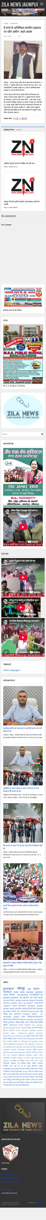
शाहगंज (5, 1025)
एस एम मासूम (25, 1066)
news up (22, 1003)
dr (24, 1044)
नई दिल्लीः (32, 1077)
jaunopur (26, 1047)
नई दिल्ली (25, 1077)
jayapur (11, 1052)
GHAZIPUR (38, 1003)
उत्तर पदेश (13, 1066)
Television (24, 1041)
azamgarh (7, 1016)
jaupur (5, 1052)
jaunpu (16, 1016)
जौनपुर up (30, 1028)
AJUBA (15, 1038)
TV (19, 1041)
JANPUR (6, 1019)
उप (19, 1066)
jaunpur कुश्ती (31, 1049)
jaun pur (25, 1000)
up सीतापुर (20, 1060)
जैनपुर (17, 1022)
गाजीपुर (41, 1066)
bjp (30, 1011)
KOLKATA (27, 1025)
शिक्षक (23, 1079)
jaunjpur (20, 1047)
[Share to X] (20, 118)
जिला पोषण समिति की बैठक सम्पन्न (29, 1069)
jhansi (16, 1052)
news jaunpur (27, 992)
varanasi (23, 1028)
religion (20, 1058)
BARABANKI (13, 1025)
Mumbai (40, 1038)
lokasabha (7, 1036)
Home (6, 23)
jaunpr (11, 1008)
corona (6, 1000)
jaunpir (6, 1008)
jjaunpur (22, 1052)
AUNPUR (17, 1014)
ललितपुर (18, 1079)
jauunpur (18, 1008)
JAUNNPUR (14, 1019)
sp (39, 1058)
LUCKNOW (34, 994)
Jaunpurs (33, 1038)
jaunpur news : (10, 1033)
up (29, 988)
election (6, 1003)
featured (23, 1019)
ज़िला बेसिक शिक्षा (24, 1085)
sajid (32, 1058)
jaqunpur (25, 1030)
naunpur (14, 1055)
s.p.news (26, 1058)
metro (40, 1052)
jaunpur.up (23, 1033)
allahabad (11, 1044)
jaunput (14, 1003)
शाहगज (41, 1028)
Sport (18, 1030)
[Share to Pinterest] (25, 118)
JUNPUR (12, 1030)
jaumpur (33, 1030)
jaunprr (14, 1049)
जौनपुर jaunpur (23, 1071)
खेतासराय (34, 1066)
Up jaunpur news (36, 1041)
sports (26, 997)
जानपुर (16, 1069)
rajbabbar (6, 1058)
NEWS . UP (37, 1014)
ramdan (14, 1058)
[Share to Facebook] (23, 118)
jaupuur (31, 1033)
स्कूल (17, 1085)
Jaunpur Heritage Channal (11, 1182)
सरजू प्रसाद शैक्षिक (18, 1082)
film (26, 1044)
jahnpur (6, 1028)
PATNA (9, 1041)
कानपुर (25, 1008)
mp (8, 1055)
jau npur (36, 1011)
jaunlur (40, 1030)
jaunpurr (11, 1022)
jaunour (30, 1003)
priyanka (19, 1036)
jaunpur (14, 23)
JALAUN (26, 1038)
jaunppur (6, 1049)
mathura (35, 1052)
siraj (36, 1058)
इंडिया (28, 1036)
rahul (41, 1055)
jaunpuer (21, 1049)
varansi (27, 1060)
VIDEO (5, 1044)
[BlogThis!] (17, 118)
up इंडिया (13, 1060)
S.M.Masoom (40, 1202)
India (15, 992)
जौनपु (16, 1071)
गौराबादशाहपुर (7, 1069)
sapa (24, 1036)
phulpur (29, 1055)
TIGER (15, 1041)
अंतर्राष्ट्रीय (6, 1063)
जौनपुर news (24, 1022)
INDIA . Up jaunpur (18, 994)
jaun (14, 1047)
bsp (33, 1025)
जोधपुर (12, 1071)
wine (41, 1060)
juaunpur (39, 1033)
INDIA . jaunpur (15, 1000)
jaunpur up (16, 997)
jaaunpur (31, 1006)
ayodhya (19, 1044)
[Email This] (14, 118)
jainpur (32, 1000)
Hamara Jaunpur (7, 1174)
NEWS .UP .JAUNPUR (20, 1011)
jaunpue (12, 1028)
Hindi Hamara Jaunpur (9, 1178)
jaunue (40, 1049)
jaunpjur (40, 1047)
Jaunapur (26, 1014)
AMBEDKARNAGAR (35, 1016)
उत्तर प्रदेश (33, 997)
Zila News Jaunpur (7, 1189)
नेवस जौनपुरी (39, 1077)
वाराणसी (36, 1028)
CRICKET (20, 1038)
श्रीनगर (28, 1079)
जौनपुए (33, 1036)
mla (4, 1055)
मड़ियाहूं (9, 1079)
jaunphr (33, 1047)
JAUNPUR (22, 1006)
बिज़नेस (5, 1038)
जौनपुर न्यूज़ (34, 1022)
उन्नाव (23, 1016)
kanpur (28, 1052)
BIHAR (21, 1025)
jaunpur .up (31, 1019)
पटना (10, 1014)
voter (36, 1060)
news (18, 1028)
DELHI (5, 1030)
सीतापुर (10, 1038)
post (13, 1036)
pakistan (22, 1055)
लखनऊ (40, 997)
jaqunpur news (34, 1044)
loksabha (39, 1000)
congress (7, 1006)
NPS (4, 1041)
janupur (40, 1006)
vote (32, 1060)
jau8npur (9, 1047)
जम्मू (13, 1069)
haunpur (39, 1025)
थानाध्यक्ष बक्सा (17, 1077)
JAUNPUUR (31, 1008)
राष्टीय (13, 1079)
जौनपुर (21, 988)
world (14, 1006)
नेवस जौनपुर (39, 1036)
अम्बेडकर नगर (15, 1063)
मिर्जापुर (40, 1022)
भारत (4, 1079)
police (35, 1055)
